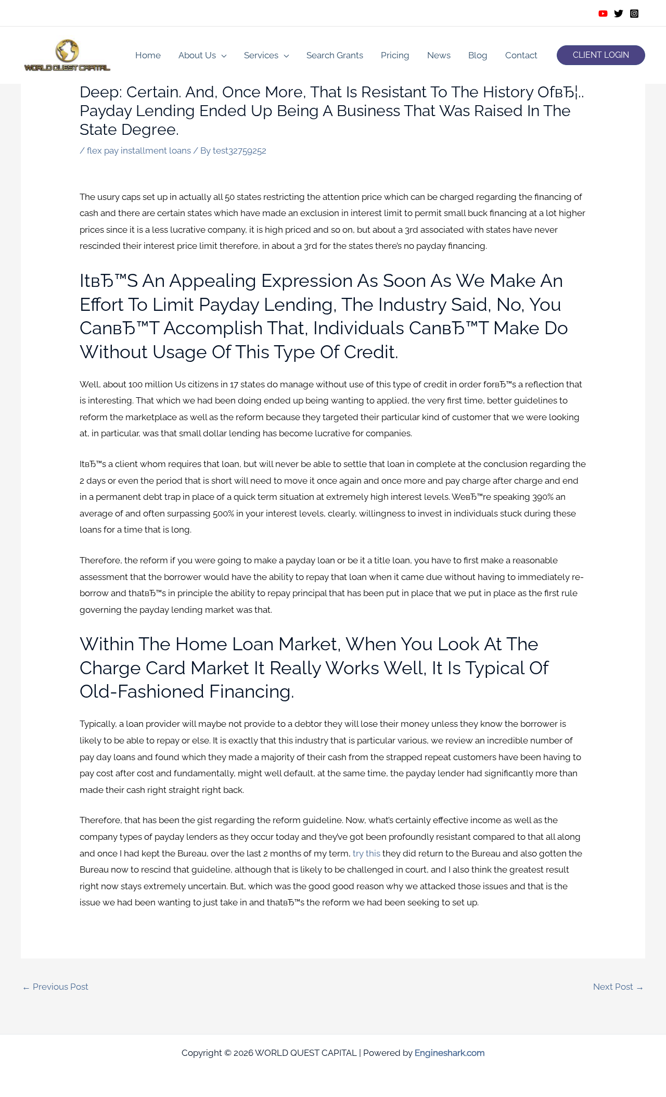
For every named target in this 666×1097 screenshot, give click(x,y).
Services (261, 55)
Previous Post (55, 986)
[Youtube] (603, 13)
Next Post (618, 986)
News (439, 55)
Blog (478, 55)
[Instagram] (634, 13)
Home (148, 55)
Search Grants (334, 55)
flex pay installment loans (139, 150)
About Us (197, 55)
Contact (521, 55)
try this (366, 853)
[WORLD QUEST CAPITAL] (67, 54)
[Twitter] (618, 13)
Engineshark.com (450, 1053)
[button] (601, 55)
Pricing (395, 55)
